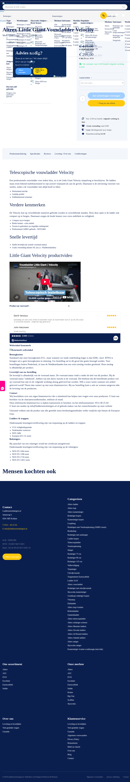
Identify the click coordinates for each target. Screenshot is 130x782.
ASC (5, 673)
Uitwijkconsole (74, 573)
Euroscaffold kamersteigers (59, 46)
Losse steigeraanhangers (119, 31)
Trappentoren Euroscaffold (78, 577)
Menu (2, 11)
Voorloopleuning (74, 546)
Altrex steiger (73, 642)
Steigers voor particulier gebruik (11, 94)
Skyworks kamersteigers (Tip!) (59, 36)
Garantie (6, 732)
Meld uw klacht (74, 747)
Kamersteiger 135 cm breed (67, 37)
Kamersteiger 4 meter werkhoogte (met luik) (85, 649)
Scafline (71, 700)
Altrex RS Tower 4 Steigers (38, 70)
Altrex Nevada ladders (77, 630)
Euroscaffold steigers (11, 78)
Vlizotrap (71, 600)
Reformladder (73, 611)
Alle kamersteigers (59, 25)
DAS (5, 677)
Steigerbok (116, 40)
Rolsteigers (7, 16)
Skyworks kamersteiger (77, 592)
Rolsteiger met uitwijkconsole (79, 588)
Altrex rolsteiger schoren (77, 622)
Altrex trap (72, 508)
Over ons (71, 751)
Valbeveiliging (73, 565)
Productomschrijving (18, 154)
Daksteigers (10, 42)
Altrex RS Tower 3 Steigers (38, 76)
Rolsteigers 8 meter (24, 40)
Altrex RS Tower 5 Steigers (38, 63)
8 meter (76, 42)
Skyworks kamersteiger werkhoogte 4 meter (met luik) (91, 43)
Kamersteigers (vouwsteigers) (11, 31)
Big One (71, 696)
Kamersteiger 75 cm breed (66, 25)
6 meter (76, 36)
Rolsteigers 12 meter (22, 56)
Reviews (47, 154)
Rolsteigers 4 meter (24, 28)
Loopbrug (72, 523)
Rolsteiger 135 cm (75, 561)
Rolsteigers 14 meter (22, 66)
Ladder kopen (73, 539)
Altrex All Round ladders (78, 634)
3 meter (76, 27)
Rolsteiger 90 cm (74, 558)
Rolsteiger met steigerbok (118, 36)
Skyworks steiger (74, 645)
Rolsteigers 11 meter (22, 52)
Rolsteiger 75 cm (74, 554)
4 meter (76, 30)
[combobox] (65, 7)
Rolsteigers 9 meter (24, 43)
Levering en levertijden (12, 724)
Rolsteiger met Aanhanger (10, 53)
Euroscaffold (109, 29)
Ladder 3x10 (73, 581)
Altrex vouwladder (75, 584)
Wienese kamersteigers (59, 42)
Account (3, 21)
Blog (69, 754)
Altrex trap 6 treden (75, 607)
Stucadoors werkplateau (66, 41)
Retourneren (72, 743)
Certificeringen (81, 154)
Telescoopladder (74, 542)
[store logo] (14, 4)
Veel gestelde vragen (11, 728)
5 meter (76, 33)
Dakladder (72, 603)
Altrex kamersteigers (59, 30)
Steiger (70, 550)
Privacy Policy (73, 739)
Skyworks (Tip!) (108, 33)
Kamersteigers (57, 16)
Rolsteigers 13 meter (22, 61)
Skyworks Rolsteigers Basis (39, 37)
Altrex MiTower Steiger (41, 82)
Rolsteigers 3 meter (24, 25)
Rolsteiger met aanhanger (118, 27)
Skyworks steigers (9, 73)
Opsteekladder (73, 615)
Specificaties (35, 154)
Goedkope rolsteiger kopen (78, 596)
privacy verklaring (113, 777)
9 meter (76, 45)
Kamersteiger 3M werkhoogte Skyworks (91, 50)
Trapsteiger (72, 569)
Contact (71, 758)
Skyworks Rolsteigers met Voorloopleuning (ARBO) (41, 29)
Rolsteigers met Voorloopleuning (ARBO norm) (87, 527)
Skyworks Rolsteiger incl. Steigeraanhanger (41, 43)
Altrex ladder (73, 504)
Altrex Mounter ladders (77, 626)
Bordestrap (72, 531)
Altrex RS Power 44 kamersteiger (91, 36)
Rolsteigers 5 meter (24, 31)
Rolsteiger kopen (74, 516)
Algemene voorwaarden (77, 735)
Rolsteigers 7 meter (24, 37)
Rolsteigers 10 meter (22, 47)
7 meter (76, 39)
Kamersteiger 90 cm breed (66, 31)
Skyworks (72, 704)
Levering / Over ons (63, 154)
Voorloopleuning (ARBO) (12, 46)
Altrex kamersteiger (75, 512)
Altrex (107, 26)
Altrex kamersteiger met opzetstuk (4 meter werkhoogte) (92, 29)
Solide (5, 688)
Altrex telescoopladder (77, 619)
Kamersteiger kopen (76, 519)
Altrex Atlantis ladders (76, 638)
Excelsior (6, 681)
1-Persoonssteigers (12, 38)
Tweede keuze (67, 45)
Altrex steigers (9, 68)
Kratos (70, 692)
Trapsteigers (10, 35)
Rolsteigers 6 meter (24, 34)
